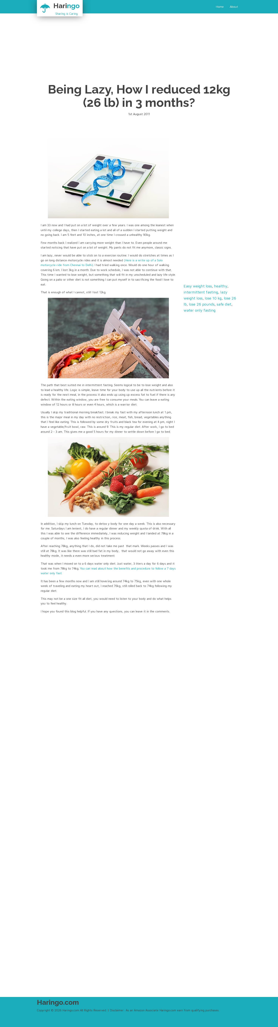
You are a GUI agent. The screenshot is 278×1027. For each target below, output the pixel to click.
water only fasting (200, 310)
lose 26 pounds (201, 304)
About (234, 6)
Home (220, 6)
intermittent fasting (201, 292)
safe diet (224, 304)
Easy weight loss (198, 286)
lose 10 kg (213, 298)
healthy (220, 286)
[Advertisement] (119, 39)
